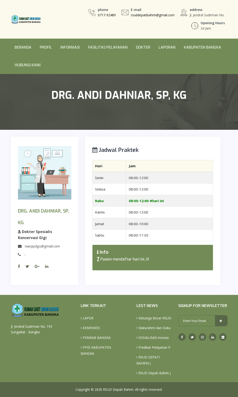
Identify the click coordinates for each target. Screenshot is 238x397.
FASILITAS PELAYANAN (108, 47)
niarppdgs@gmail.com (42, 246)
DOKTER (143, 47)
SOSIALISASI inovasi (153, 337)
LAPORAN (167, 47)
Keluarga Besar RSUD (154, 318)
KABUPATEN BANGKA (202, 47)
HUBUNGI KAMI (28, 65)
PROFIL (46, 47)
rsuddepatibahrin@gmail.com (153, 15)
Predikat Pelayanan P (154, 347)
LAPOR (87, 318)
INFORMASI (70, 47)
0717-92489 (107, 15)
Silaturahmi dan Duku (154, 328)
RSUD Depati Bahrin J (154, 373)
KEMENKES (91, 328)
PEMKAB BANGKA (96, 337)
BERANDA (23, 47)
